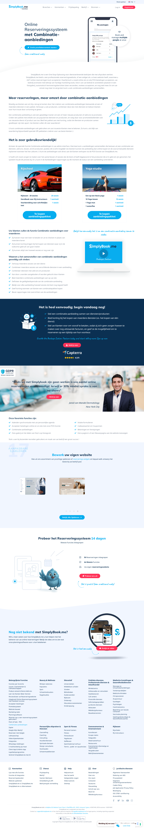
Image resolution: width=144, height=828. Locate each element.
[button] (47, 7)
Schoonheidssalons (46, 692)
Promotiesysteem (15, 707)
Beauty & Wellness (47, 680)
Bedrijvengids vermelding (49, 783)
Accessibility (117, 796)
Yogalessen (68, 738)
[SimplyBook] (18, 7)
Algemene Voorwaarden (121, 773)
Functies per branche (16, 684)
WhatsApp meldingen (16, 744)
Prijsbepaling (74, 7)
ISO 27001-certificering (121, 793)
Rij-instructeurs (118, 733)
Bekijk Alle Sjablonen (70, 517)
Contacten (92, 781)
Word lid (91, 792)
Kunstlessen (92, 732)
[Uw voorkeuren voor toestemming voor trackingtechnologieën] (140, 824)
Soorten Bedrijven (46, 778)
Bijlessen (67, 698)
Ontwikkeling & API (46, 781)
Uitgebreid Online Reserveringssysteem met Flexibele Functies (23, 700)
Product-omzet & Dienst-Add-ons (20, 691)
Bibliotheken (68, 692)
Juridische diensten (95, 705)
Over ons (91, 775)
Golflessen (67, 741)
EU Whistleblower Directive (80, 813)
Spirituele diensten (46, 743)
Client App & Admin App (17, 749)
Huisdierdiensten (46, 741)
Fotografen (92, 738)
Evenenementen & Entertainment (96, 727)
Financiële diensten (95, 699)
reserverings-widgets (81, 459)
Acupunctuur (117, 699)
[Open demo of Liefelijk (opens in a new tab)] (72, 486)
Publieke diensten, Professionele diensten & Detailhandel (98, 682)
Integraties (13, 741)
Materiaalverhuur (94, 741)
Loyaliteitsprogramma (16, 752)
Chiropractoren (118, 696)
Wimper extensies (46, 684)
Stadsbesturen (93, 694)
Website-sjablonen (15, 781)
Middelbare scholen (71, 687)
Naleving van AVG (119, 775)
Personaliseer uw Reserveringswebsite (22, 697)
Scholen (67, 689)
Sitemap (67, 783)
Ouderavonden (69, 695)
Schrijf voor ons (93, 789)
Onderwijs (67, 700)
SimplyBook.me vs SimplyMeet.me (21, 783)
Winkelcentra (93, 688)
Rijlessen (116, 726)
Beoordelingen (93, 773)
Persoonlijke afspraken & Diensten (50, 727)
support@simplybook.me (44, 811)
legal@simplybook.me (79, 811)
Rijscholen (116, 730)
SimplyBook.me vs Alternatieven (20, 786)
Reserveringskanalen (16, 778)
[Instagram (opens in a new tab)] (133, 800)
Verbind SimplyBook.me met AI (20, 755)
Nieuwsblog (92, 786)
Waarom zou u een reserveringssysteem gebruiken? (23, 718)
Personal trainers (70, 730)
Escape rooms (93, 735)
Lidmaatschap (14, 736)
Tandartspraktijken (119, 691)
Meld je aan (54, 397)
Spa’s (41, 689)
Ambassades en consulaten (98, 691)
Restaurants (92, 743)
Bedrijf (42, 775)
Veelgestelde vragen (71, 778)
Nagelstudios (44, 695)
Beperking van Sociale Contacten (121, 710)
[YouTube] (128, 800)
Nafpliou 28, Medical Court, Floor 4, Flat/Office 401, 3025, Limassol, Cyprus (67, 807)
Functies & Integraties (16, 775)
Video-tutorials (69, 781)
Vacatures (91, 783)
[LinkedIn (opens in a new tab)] (124, 800)
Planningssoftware (15, 715)
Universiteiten (69, 684)
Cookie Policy (117, 785)
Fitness (66, 733)
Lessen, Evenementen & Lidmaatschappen (17, 687)
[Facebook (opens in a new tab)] (115, 800)
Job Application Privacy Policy (123, 788)
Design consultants (46, 746)
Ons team (91, 778)
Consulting (43, 738)
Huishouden (44, 749)
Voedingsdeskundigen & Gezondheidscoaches (121, 718)
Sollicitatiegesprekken (96, 702)
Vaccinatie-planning (120, 714)
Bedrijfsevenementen (96, 753)
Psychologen (117, 704)
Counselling (44, 732)
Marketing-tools (14, 712)
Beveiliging (117, 791)
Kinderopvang (69, 706)
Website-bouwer (14, 709)
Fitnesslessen (69, 736)
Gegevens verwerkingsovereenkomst (122, 781)
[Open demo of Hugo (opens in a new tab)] (32, 486)
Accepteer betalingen (16, 704)
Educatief (68, 680)
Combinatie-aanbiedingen (18, 725)
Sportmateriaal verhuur (72, 744)
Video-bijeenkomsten (16, 738)
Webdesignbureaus (95, 710)
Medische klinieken (120, 693)
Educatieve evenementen (73, 703)
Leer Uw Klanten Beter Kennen (19, 694)
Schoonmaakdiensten (47, 752)
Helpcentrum (68, 773)
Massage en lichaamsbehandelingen (121, 687)
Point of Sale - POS (15, 722)
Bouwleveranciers (94, 713)
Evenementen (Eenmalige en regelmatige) (98, 747)
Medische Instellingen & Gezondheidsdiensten (123, 681)
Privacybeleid (117, 778)
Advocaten (92, 708)
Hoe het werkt (69, 775)
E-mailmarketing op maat (18, 747)
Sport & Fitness (70, 726)
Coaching (43, 735)
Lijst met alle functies (16, 773)
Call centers (92, 697)
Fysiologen (116, 702)
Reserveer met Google (16, 733)
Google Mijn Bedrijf (15, 730)
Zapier (11, 727)
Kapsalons (43, 687)
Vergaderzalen (93, 751)
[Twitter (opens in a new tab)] (119, 800)
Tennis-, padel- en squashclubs (75, 747)
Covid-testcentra (118, 707)
